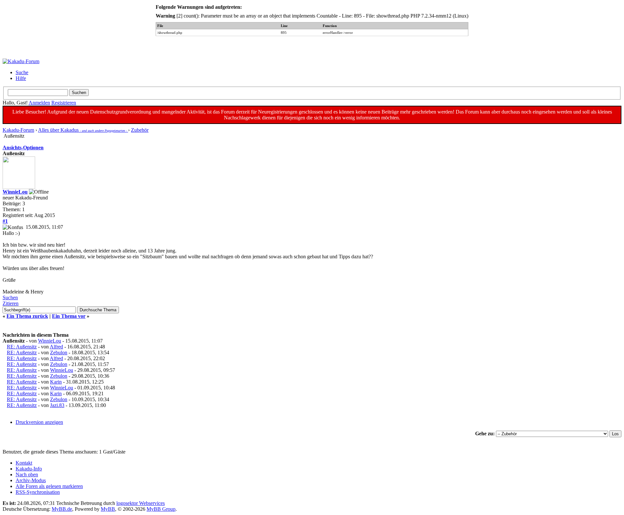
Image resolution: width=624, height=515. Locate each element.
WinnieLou (15, 192)
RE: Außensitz (22, 346)
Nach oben (27, 474)
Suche (22, 72)
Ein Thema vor (68, 316)
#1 (5, 221)
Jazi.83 (57, 405)
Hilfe (21, 78)
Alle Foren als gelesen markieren (49, 486)
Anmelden (39, 102)
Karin (56, 382)
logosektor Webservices (140, 503)
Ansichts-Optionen (23, 147)
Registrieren (63, 102)
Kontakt (24, 463)
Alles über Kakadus (83, 130)
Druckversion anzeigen (39, 422)
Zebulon (58, 352)
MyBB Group (161, 509)
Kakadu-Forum (18, 130)
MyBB (108, 509)
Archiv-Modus (31, 480)
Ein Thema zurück (27, 316)
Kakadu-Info (29, 468)
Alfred (56, 346)
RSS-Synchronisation (38, 492)
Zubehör (140, 130)
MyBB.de (62, 509)
